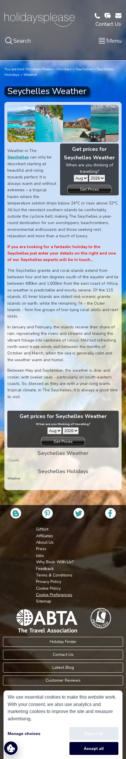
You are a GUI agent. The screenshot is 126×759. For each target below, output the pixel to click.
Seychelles (84, 69)
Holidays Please (39, 69)
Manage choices (24, 733)
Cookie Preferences (54, 595)
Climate (13, 460)
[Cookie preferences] (11, 748)
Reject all (94, 733)
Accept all (94, 748)
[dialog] (63, 724)
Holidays (64, 69)
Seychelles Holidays (63, 471)
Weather (30, 74)
